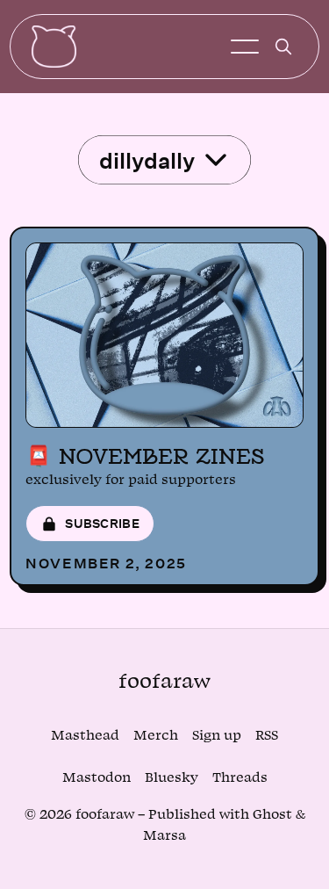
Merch (155, 735)
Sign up (216, 735)
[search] (283, 47)
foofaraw (164, 681)
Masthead (85, 735)
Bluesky (171, 778)
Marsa (164, 836)
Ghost (272, 815)
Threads (240, 778)
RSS (266, 735)
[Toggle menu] (245, 47)
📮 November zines (144, 456)
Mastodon (96, 778)
